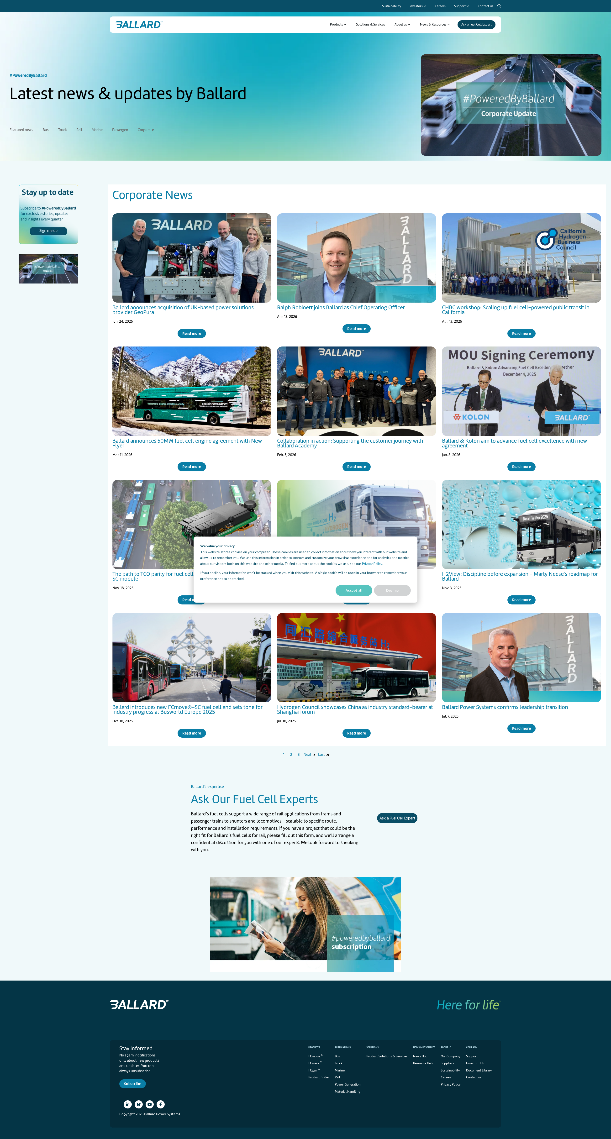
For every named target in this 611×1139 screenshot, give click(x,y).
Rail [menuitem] (79, 129)
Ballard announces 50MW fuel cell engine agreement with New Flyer (187, 443)
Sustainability (450, 1070)
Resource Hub (423, 1063)
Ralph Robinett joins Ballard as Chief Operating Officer (341, 307)
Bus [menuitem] (46, 129)
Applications (343, 1047)
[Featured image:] (191, 258)
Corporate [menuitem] (146, 129)
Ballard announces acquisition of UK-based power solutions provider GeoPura (183, 310)
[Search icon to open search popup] (499, 6)
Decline (392, 590)
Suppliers (447, 1063)
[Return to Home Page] (139, 24)
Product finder (318, 1077)
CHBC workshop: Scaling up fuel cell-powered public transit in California (516, 310)
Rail (337, 1077)
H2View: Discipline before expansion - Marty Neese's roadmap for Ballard (520, 576)
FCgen (314, 1070)
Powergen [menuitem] (120, 129)
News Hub (420, 1056)
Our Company (450, 1056)
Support (472, 1056)
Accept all (354, 590)
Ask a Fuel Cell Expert (397, 818)
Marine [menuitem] (97, 129)
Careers (446, 1077)
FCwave (315, 1063)
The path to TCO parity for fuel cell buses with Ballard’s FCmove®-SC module (191, 576)
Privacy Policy (372, 563)
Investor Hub (475, 1063)
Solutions (372, 1047)
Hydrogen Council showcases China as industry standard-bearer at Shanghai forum (355, 709)
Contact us (473, 1077)
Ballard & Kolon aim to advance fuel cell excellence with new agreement (514, 443)
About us (446, 1047)
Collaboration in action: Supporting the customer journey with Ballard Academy (350, 443)
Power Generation (348, 1084)
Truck (338, 1063)
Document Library (479, 1070)
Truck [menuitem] (62, 129)
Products (314, 1047)
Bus (337, 1056)
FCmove (315, 1056)
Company (471, 1047)
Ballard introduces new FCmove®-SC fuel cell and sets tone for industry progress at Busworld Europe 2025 (187, 709)
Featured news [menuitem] (21, 129)
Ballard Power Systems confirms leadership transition (505, 707)
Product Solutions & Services (386, 1056)
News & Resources (424, 1047)
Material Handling (347, 1092)
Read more (191, 333)
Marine (340, 1070)
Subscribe (132, 1083)
